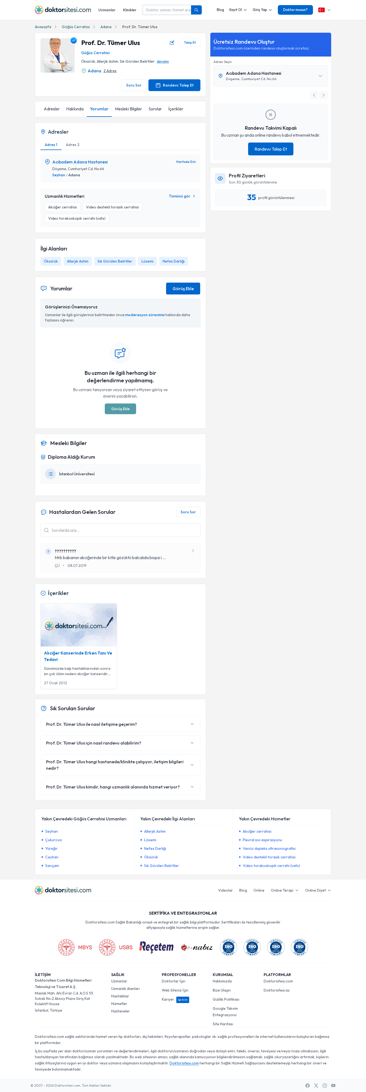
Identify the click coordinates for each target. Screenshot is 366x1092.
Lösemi (147, 261)
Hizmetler (119, 1003)
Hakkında (75, 108)
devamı (163, 61)
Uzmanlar (106, 10)
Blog (220, 10)
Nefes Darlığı (174, 261)
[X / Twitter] (316, 1085)
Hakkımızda (222, 981)
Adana (105, 26)
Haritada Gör (186, 162)
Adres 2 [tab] (72, 144)
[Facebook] (307, 1085)
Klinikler (129, 10)
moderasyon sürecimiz (145, 314)
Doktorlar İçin (173, 981)
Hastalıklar (120, 996)
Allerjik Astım (77, 261)
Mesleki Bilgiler (128, 108)
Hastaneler (120, 1011)
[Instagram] (325, 1085)
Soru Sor (133, 85)
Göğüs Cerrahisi (76, 26)
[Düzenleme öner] (172, 42)
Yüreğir (51, 848)
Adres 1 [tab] (51, 144)
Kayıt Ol (235, 10)
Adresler (52, 108)
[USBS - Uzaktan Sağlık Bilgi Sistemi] (116, 947)
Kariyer (175, 999)
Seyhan (58, 175)
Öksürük (51, 261)
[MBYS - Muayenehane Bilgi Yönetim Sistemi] (75, 947)
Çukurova (53, 839)
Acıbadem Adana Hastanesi (80, 161)
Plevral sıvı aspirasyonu (262, 839)
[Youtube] (333, 1085)
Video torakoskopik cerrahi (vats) (271, 865)
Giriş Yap (260, 10)
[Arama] (196, 9)
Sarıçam (52, 865)
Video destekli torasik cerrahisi (269, 857)
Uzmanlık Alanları (125, 988)
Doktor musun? (295, 10)
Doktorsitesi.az (277, 990)
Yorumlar (99, 108)
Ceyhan (51, 857)
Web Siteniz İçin (175, 990)
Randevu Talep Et (178, 85)
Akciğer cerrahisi (257, 831)
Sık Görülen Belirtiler (115, 261)
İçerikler (175, 108)
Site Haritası (223, 1024)
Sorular (155, 108)
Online (258, 890)
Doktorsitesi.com (278, 981)
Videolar (225, 890)
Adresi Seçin (223, 62)
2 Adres (110, 70)
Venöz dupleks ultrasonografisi (269, 848)
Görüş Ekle (183, 288)
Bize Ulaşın (222, 990)
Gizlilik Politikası (226, 999)
